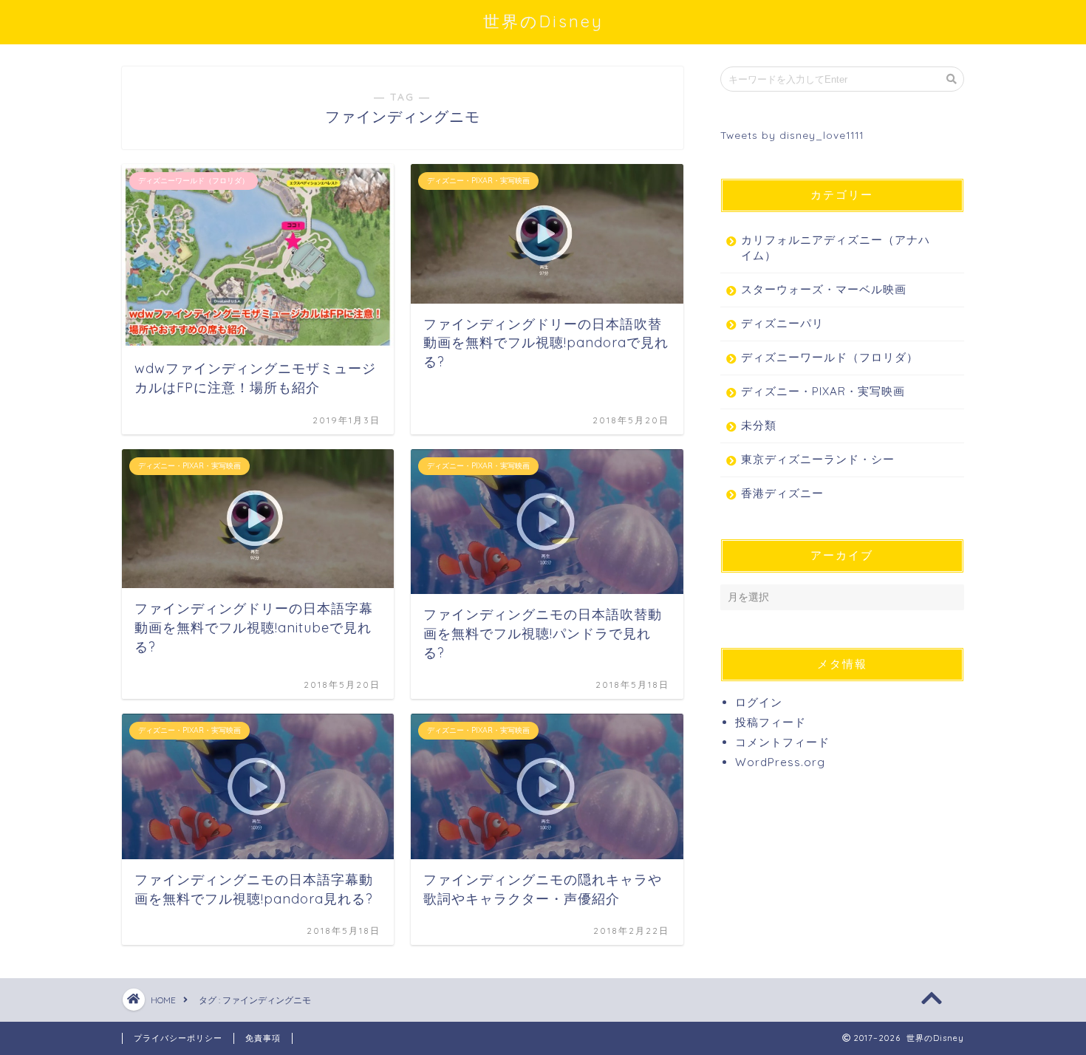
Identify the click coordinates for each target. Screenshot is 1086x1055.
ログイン (758, 702)
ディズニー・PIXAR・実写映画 (823, 391)
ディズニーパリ (782, 323)
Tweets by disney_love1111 (792, 135)
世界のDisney (543, 21)
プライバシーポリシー (178, 1038)
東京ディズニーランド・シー (818, 459)
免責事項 (263, 1038)
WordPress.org (780, 762)
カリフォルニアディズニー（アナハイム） (835, 247)
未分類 (758, 425)
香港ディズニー (782, 493)
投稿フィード (770, 722)
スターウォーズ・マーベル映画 (823, 289)
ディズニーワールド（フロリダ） (829, 357)
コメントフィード (782, 742)
